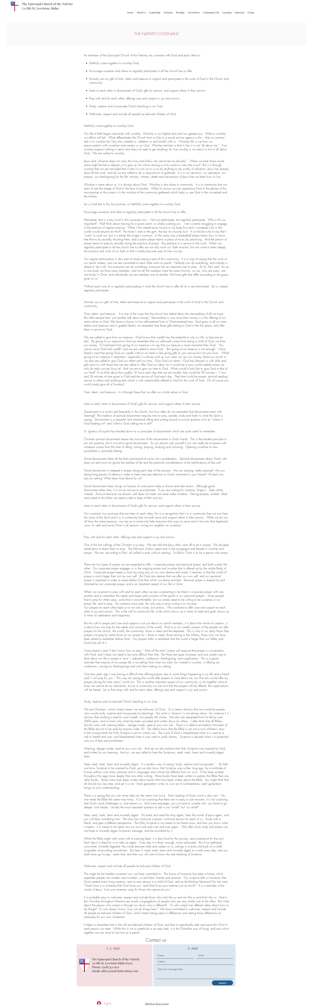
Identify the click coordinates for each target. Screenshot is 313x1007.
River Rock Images (159, 1003)
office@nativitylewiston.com (119, 971)
